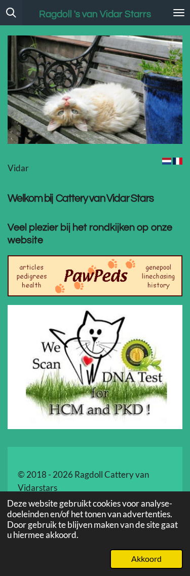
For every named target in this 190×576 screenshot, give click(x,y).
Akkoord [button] (146, 558)
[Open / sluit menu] (179, 12)
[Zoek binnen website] (11, 12)
